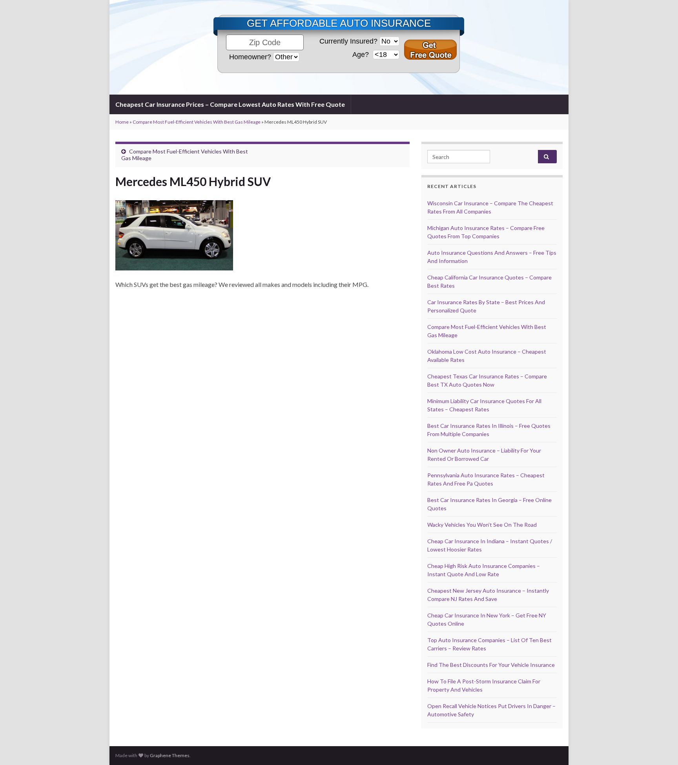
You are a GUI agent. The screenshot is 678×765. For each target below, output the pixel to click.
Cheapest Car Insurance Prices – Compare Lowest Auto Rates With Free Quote (230, 104)
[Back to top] (660, 747)
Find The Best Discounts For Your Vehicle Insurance (491, 664)
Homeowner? (250, 57)
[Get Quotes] (430, 50)
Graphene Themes (170, 755)
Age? (361, 54)
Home (122, 122)
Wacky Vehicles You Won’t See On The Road (482, 524)
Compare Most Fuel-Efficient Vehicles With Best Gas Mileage (197, 122)
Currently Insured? (348, 41)
